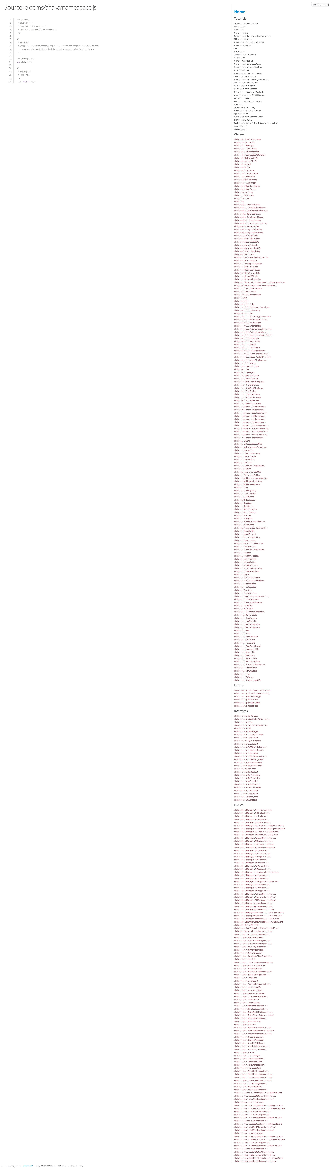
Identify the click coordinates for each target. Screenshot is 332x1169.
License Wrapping (242, 45)
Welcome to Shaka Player (246, 24)
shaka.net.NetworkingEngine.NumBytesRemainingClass (259, 282)
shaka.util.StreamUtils (245, 668)
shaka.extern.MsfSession (246, 781)
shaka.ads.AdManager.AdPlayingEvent (251, 866)
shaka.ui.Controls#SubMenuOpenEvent (251, 1143)
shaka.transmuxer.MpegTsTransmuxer (251, 425)
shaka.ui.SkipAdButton (245, 562)
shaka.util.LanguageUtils (246, 649)
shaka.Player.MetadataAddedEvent (250, 1018)
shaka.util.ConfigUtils (245, 621)
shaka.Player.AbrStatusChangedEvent (251, 934)
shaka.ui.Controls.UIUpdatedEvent (250, 1121)
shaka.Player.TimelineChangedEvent (251, 1071)
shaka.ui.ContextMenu (244, 459)
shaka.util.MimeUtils (244, 652)
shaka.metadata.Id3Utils (246, 236)
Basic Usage (240, 27)
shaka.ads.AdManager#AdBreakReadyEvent (253, 906)
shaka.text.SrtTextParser (246, 385)
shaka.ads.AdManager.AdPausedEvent (251, 863)
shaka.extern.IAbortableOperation (250, 725)
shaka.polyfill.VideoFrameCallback (251, 354)
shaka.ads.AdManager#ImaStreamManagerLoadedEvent (258, 922)
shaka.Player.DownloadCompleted (249, 965)
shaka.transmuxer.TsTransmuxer (249, 438)
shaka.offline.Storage (245, 292)
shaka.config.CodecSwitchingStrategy (252, 690)
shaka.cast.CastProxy (244, 170)
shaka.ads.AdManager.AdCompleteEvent (252, 822)
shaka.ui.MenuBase (243, 503)
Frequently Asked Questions (247, 111)
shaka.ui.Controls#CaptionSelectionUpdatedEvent (258, 1124)
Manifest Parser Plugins (246, 83)
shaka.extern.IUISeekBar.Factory (250, 756)
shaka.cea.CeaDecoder (244, 177)
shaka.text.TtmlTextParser (247, 394)
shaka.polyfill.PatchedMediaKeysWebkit (253, 335)
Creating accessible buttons (248, 73)
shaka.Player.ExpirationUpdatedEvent (252, 984)
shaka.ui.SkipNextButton (246, 565)
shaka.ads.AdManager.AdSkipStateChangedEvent (256, 881)
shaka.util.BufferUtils (245, 615)
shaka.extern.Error (243, 722)
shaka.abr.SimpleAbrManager (247, 139)
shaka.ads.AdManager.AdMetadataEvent (252, 853)
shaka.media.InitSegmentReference (250, 211)
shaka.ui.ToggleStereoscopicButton (251, 596)
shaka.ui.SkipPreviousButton (248, 568)
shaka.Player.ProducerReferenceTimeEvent (254, 1031)
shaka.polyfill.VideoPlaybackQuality (252, 357)
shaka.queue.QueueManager (246, 366)
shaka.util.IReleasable (245, 800)
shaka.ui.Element (242, 469)
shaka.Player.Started (244, 1052)
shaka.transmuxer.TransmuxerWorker (251, 435)
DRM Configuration (243, 39)
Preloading (239, 52)
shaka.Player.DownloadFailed (248, 968)
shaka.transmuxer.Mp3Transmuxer (249, 422)
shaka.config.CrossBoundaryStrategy (251, 693)
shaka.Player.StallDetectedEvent (250, 1049)
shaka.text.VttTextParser (246, 400)
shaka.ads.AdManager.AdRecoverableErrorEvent (256, 872)
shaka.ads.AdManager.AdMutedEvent (250, 860)
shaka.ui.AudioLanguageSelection (250, 447)
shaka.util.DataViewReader (247, 624)
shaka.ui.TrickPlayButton (246, 599)
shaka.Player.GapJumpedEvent (248, 990)
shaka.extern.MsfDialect (246, 772)
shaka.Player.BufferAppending (248, 950)
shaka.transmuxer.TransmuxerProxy (250, 432)
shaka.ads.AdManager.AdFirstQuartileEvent (255, 838)
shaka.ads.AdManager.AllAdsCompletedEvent (255, 900)
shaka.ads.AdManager (244, 146)
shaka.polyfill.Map (243, 313)
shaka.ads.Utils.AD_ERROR (246, 925)
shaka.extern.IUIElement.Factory (250, 747)
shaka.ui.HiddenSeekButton (247, 484)
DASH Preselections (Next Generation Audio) (256, 123)
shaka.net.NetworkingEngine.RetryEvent (253, 931)
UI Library (239, 58)
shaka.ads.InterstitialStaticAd (249, 155)
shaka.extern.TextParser (246, 791)
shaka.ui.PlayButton (244, 525)
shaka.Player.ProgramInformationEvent (253, 1034)
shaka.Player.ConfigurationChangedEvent (254, 962)
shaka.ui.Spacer (242, 574)
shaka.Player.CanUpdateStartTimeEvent (253, 956)
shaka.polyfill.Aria (244, 304)
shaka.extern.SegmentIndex (247, 784)
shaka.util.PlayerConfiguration (249, 665)
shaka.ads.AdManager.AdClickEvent (250, 816)
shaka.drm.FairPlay (243, 192)
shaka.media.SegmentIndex (246, 226)
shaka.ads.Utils (242, 167)
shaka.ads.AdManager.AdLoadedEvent (251, 850)
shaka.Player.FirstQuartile (247, 987)
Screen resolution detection (248, 67)
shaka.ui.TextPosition (245, 584)
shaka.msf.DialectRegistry (247, 251)
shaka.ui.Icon (241, 487)
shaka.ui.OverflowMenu (245, 512)
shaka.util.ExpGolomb (244, 640)
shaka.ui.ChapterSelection (247, 453)
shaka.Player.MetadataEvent (247, 1021)
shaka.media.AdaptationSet (247, 205)
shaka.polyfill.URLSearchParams (249, 351)
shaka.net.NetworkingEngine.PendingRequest (255, 285)
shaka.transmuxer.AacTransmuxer (249, 407)
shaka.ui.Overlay (242, 515)
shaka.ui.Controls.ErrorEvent (248, 1102)
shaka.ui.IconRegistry (245, 491)
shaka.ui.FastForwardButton (247, 472)
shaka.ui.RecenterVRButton (247, 537)
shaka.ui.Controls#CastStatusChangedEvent (255, 1127)
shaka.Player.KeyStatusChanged (249, 993)
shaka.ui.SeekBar (242, 553)
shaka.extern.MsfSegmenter (247, 778)
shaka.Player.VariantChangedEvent (250, 1090)
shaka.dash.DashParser (245, 189)
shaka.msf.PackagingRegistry (248, 264)
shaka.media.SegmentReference (248, 233)
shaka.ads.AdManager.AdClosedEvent (251, 819)
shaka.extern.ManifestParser (248, 763)
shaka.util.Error (242, 634)
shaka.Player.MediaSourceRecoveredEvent (254, 1015)
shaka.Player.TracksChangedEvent (250, 1083)
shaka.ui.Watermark (243, 609)
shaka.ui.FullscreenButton (247, 475)
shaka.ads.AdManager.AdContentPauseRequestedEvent (259, 825)
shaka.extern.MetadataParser (248, 766)
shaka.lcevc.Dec (242, 198)
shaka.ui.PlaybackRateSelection (249, 522)
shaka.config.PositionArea (247, 703)
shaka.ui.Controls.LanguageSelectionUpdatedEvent (258, 1105)
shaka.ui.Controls (243, 463)
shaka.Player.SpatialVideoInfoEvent (251, 1046)
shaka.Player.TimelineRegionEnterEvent (253, 1077)
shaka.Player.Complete (245, 959)
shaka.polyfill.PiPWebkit (246, 338)
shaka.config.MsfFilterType (247, 696)
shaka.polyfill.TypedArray (247, 348)
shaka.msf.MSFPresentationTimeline (251, 257)
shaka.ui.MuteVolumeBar (245, 509)
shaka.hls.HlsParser (244, 195)
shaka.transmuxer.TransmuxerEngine (251, 428)
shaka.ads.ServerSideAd (245, 161)
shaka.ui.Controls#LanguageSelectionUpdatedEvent (258, 1136)
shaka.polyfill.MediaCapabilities (250, 320)
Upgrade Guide (241, 114)
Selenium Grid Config (244, 107)
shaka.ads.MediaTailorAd (246, 158)
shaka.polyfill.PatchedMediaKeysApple (253, 329)
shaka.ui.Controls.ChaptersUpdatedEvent (254, 1099)
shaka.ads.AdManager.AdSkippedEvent (251, 878)
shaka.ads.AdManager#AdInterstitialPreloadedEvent (259, 913)
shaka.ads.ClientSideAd (245, 149)
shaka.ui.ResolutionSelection (248, 543)
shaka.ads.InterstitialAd (246, 152)
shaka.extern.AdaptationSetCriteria (251, 719)
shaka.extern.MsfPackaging (247, 775)
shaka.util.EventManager (246, 637)
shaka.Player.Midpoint (245, 1024)
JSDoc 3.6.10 (28, 1166)
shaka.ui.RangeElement (245, 534)
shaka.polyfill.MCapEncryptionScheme (252, 316)
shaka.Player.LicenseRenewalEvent (250, 996)
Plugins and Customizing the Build (251, 79)
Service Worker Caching (245, 89)
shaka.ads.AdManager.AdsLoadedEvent (251, 885)
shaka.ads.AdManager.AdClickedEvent (251, 813)
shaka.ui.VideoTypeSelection (248, 602)
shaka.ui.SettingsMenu (245, 559)
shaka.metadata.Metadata (246, 245)
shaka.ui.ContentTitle (245, 456)
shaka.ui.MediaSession (245, 500)
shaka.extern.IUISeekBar (246, 753)
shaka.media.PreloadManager (247, 220)
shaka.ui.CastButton (244, 450)
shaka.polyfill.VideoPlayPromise (250, 360)
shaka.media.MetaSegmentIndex (248, 217)
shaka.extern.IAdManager (246, 731)
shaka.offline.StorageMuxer (247, 295)
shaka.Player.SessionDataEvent (249, 1043)
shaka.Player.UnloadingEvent (248, 1087)
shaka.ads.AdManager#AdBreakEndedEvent (253, 903)
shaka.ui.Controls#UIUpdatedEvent (250, 1149)
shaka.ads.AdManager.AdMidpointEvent (252, 857)
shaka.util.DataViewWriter (247, 627)
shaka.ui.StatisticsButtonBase (249, 581)
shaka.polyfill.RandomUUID (247, 341)
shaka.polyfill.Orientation (247, 326)
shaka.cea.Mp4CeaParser (245, 180)
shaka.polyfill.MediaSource (247, 323)
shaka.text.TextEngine (245, 391)
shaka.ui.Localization (245, 494)
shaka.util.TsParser (244, 677)
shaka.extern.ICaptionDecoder (248, 735)
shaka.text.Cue (241, 369)
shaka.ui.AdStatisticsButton (248, 444)
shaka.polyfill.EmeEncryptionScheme (251, 307)
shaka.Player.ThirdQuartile (247, 1068)
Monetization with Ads (245, 76)
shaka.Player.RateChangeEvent (248, 1037)
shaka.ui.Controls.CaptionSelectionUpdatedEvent (258, 1093)
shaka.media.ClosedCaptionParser (250, 208)
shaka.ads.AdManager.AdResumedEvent (251, 875)
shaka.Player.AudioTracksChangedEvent (253, 944)
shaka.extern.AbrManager (246, 716)
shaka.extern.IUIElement (246, 744)
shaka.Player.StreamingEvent (248, 1062)
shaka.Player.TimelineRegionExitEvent (253, 1080)
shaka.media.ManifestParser (247, 214)
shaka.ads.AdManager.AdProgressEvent (252, 869)
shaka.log (239, 201)
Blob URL (238, 104)
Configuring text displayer (247, 64)
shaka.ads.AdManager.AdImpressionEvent (253, 841)
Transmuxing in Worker (245, 55)
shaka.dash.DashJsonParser (247, 186)
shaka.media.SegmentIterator (248, 229)
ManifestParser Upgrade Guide (248, 117)
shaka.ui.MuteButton (244, 506)
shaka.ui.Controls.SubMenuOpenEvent (251, 1115)
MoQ (235, 48)
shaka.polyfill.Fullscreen (247, 310)
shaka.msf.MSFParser (244, 254)
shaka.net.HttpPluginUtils (247, 273)
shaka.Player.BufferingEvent (248, 953)
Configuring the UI (243, 61)
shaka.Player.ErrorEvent (246, 981)
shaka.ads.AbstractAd (244, 142)
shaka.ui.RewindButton (245, 547)
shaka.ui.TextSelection (245, 587)
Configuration (241, 33)
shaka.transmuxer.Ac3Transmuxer (249, 410)
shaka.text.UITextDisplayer (247, 397)
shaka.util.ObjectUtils (245, 658)
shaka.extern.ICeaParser (246, 738)
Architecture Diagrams (245, 86)
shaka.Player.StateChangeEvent (249, 1059)
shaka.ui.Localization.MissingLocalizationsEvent (258, 1158)
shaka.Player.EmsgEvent (245, 978)
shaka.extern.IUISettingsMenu (248, 759)
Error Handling (241, 70)
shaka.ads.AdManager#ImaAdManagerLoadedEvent (256, 919)
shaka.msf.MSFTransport (245, 261)
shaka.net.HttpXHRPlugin (246, 276)
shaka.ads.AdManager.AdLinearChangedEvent (255, 847)
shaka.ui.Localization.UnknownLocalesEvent (255, 1161)
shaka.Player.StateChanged (247, 1056)
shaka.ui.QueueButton (244, 531)
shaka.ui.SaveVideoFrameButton (249, 550)
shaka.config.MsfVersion (246, 700)
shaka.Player (240, 298)
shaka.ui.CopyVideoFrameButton (249, 466)
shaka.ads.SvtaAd (242, 164)
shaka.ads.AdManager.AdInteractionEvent (254, 844)
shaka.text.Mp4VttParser (246, 379)
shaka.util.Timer (242, 674)
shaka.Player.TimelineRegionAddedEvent (253, 1074)
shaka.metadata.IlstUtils (246, 242)
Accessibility (241, 126)
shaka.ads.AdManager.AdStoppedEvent (251, 891)
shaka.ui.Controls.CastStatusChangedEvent (255, 1096)
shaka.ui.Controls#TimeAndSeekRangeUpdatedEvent (258, 1146)
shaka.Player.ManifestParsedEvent (250, 1006)
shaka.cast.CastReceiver (246, 174)
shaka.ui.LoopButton (244, 497)
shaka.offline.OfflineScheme (248, 289)
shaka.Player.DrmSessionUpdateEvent (251, 975)
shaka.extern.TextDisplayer (247, 787)
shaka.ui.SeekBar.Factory (246, 556)
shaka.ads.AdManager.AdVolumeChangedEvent (255, 897)
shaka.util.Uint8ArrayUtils (247, 680)
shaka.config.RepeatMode (246, 706)
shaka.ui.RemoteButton (245, 540)
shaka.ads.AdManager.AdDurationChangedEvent (256, 835)
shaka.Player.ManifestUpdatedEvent (251, 1009)
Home (239, 11)
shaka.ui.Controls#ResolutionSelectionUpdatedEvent (259, 1139)
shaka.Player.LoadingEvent (247, 1003)
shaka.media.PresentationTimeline (250, 223)
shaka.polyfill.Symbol (245, 344)
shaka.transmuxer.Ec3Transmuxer (249, 416)
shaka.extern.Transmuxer (246, 794)
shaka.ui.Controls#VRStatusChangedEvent (254, 1152)
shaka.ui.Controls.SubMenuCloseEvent (252, 1111)
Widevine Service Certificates (249, 95)
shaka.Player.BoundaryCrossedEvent (251, 947)
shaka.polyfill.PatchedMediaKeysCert (252, 332)
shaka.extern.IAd (242, 728)
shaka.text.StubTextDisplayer (248, 388)
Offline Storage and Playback (248, 92)
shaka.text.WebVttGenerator (247, 404)
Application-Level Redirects (248, 101)
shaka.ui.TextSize (243, 590)
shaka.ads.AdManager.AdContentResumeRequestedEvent (259, 829)
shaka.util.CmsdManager (245, 618)
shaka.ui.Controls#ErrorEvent (248, 1133)
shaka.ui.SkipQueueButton (246, 571)
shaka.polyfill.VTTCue (245, 363)
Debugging (239, 30)
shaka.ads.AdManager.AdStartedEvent (251, 888)
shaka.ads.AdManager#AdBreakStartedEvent (254, 909)
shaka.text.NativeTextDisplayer (249, 382)
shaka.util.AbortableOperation (249, 612)
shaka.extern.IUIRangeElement (248, 750)
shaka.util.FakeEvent (244, 643)
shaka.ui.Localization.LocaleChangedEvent (255, 1155)
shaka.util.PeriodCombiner (247, 662)
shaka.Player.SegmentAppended (248, 1040)
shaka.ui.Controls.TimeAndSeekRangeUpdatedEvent (258, 1118)
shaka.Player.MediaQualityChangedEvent (253, 1012)
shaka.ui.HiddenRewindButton (248, 481)
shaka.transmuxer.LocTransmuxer (249, 419)
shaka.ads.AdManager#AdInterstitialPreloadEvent (258, 916)
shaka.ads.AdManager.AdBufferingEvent (253, 810)
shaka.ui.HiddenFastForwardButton (250, 478)
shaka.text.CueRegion (244, 372)
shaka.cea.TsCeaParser (245, 183)
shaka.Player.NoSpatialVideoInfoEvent (253, 1028)
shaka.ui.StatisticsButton (247, 578)
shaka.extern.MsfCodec (245, 769)
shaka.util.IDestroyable (246, 797)
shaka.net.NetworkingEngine (247, 279)
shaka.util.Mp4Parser (244, 655)
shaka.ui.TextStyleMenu (245, 593)
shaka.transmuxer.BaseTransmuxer (250, 413)
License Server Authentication (249, 42)
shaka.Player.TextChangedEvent (249, 1065)
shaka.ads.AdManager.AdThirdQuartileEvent (255, 894)
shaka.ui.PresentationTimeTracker (250, 528)
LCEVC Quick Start (243, 120)
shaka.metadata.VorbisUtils (247, 248)
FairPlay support (242, 98)
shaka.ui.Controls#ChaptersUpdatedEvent (254, 1130)
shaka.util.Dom (241, 630)
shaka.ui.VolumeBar (243, 606)
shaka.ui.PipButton (243, 519)
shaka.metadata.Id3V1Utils (247, 239)
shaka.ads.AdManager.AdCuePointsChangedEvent (256, 832)
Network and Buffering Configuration (252, 36)
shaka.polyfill (241, 301)
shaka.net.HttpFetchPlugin (247, 270)
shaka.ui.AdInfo (242, 441)
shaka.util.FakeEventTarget (247, 646)
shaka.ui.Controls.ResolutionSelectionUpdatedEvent (259, 1108)
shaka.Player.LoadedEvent (246, 1000)
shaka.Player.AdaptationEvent (248, 937)
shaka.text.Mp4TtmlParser (246, 376)
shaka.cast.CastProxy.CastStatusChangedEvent (256, 928)
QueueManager (240, 129)
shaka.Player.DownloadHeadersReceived (253, 972)
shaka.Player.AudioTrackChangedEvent (252, 940)
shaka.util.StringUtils (245, 671)
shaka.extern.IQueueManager (247, 741)
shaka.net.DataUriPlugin (246, 267)
